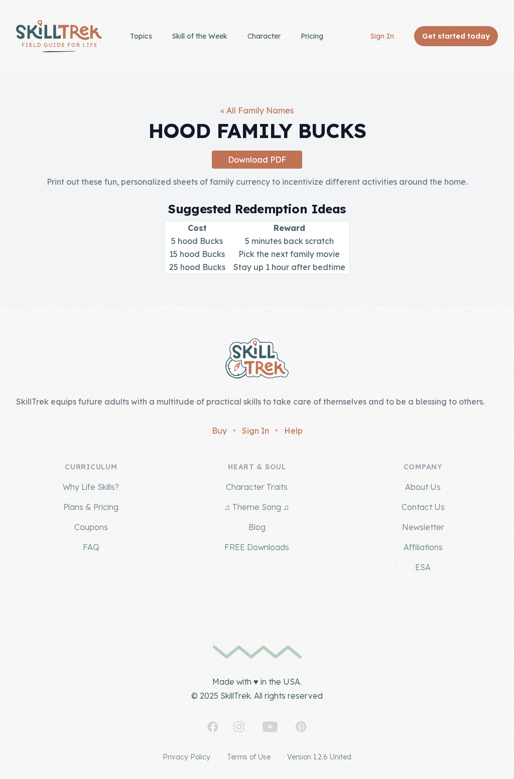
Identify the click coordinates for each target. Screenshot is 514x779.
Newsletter (423, 527)
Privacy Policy (186, 756)
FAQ (91, 547)
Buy (219, 431)
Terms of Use (249, 756)
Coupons (91, 527)
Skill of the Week (199, 36)
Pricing (312, 36)
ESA (423, 567)
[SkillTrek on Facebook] (213, 727)
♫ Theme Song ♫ (256, 507)
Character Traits (257, 487)
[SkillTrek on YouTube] (270, 727)
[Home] (59, 36)
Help (293, 431)
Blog (257, 527)
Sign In (382, 36)
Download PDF (257, 160)
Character (264, 36)
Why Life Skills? (91, 487)
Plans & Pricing (90, 507)
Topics (141, 36)
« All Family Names (257, 110)
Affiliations (423, 547)
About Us (423, 487)
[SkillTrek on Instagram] (239, 727)
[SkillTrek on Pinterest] (301, 727)
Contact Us (423, 507)
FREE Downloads (256, 547)
